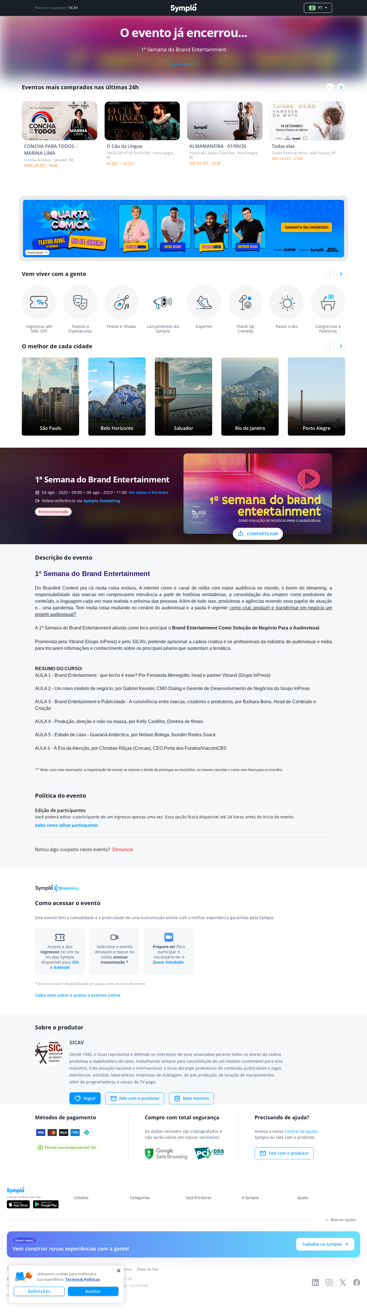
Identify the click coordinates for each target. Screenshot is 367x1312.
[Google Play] (45, 1204)
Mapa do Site (147, 1269)
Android (62, 967)
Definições (39, 1291)
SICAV (73, 8)
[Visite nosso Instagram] (329, 1282)
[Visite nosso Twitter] (342, 1282)
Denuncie (122, 849)
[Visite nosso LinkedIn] (315, 1282)
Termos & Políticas (82, 1279)
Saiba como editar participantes (66, 825)
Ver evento (183, 64)
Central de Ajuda (301, 1131)
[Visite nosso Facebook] (356, 1282)
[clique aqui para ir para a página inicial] (183, 7)
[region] (66, 1284)
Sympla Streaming (101, 500)
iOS (75, 962)
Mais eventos (196, 1098)
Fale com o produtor (139, 1098)
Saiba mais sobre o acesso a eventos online (77, 995)
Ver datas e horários (148, 492)
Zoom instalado (168, 962)
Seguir (89, 1098)
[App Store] (18, 1204)
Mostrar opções (343, 1219)
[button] (24, 1276)
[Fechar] (118, 1270)
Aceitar (93, 1291)
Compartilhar (262, 533)
